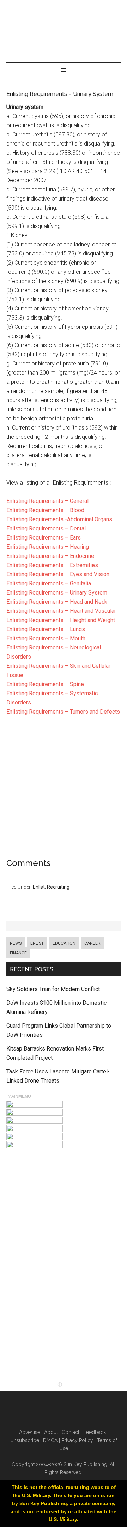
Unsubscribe (24, 1440)
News (16, 943)
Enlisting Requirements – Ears (43, 537)
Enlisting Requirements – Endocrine (50, 556)
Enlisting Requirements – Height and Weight (60, 620)
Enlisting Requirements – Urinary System (56, 592)
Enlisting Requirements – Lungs (45, 629)
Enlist (39, 887)
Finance (18, 952)
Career (92, 943)
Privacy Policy (77, 1440)
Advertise (29, 1432)
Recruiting (58, 887)
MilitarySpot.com (63, 8)
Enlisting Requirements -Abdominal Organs (59, 519)
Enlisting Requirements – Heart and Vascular (61, 611)
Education (64, 943)
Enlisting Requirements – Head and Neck (56, 601)
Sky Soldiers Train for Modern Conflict (53, 989)
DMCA (50, 1440)
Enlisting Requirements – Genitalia (48, 583)
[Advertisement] (63, 789)
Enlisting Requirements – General (47, 501)
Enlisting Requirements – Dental (46, 528)
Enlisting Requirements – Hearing (47, 546)
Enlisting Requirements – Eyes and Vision (57, 574)
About (51, 1432)
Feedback (94, 1432)
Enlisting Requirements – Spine (45, 684)
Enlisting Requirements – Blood (45, 510)
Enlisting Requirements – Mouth (45, 638)
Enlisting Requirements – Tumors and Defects (63, 711)
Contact (70, 1432)
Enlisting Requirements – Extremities (52, 565)
